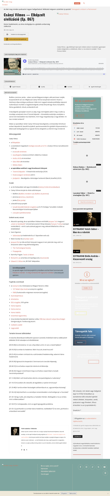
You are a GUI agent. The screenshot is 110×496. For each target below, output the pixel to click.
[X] (9, 48)
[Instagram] (86, 467)
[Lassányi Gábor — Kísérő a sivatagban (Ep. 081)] (87, 181)
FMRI (14, 292)
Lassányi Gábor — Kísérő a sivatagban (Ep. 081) (83, 194)
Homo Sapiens (16, 306)
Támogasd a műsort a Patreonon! (83, 9)
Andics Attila (17, 158)
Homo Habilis (15, 312)
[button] (84, 3)
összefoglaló (17, 155)
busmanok (44, 258)
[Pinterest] (13, 48)
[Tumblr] (37, 48)
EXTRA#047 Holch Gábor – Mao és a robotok (86, 230)
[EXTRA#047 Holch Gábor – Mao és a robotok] (87, 219)
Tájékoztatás (72, 493)
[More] (45, 48)
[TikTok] (92, 467)
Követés (97, 131)
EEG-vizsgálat (15, 302)
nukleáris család (16, 325)
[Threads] (105, 473)
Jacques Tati (53, 221)
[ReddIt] (25, 48)
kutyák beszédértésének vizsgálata (25, 207)
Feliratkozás (96, 139)
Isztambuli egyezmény (19, 316)
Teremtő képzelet (19, 172)
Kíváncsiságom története (21, 175)
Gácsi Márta (17, 162)
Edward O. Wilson (17, 261)
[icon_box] (87, 280)
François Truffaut (57, 224)
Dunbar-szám (29, 239)
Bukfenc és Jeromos (41, 194)
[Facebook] (5, 48)
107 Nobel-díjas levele (20, 289)
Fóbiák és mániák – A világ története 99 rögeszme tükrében (33, 273)
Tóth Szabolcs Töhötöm (29, 428)
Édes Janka (21, 200)
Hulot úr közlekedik (18, 224)
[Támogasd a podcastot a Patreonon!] (87, 309)
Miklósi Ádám (17, 165)
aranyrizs (16, 286)
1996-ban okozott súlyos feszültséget (52, 319)
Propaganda (17, 251)
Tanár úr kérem (28, 255)
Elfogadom (64, 493)
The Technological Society (22, 248)
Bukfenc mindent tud (26, 194)
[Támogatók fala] (87, 337)
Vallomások (17, 236)
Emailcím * (77, 410)
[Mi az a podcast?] (87, 108)
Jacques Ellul (15, 242)
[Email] (29, 48)
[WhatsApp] (17, 48)
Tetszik (97, 128)
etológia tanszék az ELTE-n (38, 146)
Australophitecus (17, 296)
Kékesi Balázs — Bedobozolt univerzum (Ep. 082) (84, 168)
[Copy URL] (41, 48)
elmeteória (15, 299)
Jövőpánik (16, 178)
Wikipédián (16, 143)
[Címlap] (18, 477)
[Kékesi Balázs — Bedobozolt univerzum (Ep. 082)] (87, 155)
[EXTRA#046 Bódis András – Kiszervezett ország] (87, 246)
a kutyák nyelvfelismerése (22, 213)
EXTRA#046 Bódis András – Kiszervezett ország (86, 257)
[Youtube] (104, 467)
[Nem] (108, 493)
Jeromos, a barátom (26, 197)
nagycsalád (15, 328)
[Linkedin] (21, 48)
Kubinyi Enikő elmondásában (49, 187)
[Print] (33, 48)
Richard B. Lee (16, 258)
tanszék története (20, 152)
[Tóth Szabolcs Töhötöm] (15, 439)
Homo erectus (16, 309)
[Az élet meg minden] (10, 3)
